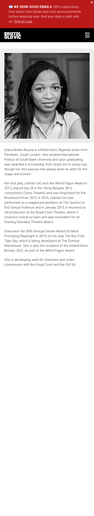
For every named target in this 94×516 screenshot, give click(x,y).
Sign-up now (23, 21)
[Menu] (87, 35)
